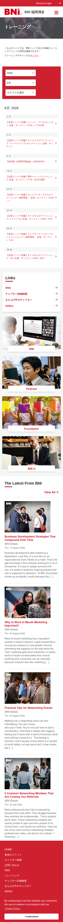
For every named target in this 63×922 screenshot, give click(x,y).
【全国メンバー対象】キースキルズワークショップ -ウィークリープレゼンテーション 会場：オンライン (29, 143)
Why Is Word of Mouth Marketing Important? (26, 623)
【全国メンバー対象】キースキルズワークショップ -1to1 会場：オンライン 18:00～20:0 (29, 256)
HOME (8, 849)
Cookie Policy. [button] (12, 908)
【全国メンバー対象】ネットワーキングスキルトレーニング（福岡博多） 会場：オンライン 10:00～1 (30, 197)
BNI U (31, 469)
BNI (31, 349)
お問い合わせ (12, 865)
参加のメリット (13, 854)
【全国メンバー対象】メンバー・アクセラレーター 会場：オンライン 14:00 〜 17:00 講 (29, 123)
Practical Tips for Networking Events (28, 707)
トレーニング (12, 875)
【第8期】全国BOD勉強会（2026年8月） (26, 161)
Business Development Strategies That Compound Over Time (30, 538)
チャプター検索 (13, 860)
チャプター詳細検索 (16, 293)
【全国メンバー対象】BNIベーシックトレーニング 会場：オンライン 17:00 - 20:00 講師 (29, 178)
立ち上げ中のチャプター (18, 299)
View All (50, 492)
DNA (8, 287)
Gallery (9, 305)
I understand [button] (31, 916)
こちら (35, 55)
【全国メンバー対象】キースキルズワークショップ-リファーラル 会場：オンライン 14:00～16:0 (29, 217)
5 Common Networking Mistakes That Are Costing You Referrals (29, 794)
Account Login (44, 3)
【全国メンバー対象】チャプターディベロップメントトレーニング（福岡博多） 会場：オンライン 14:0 (29, 236)
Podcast (31, 389)
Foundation (31, 429)
